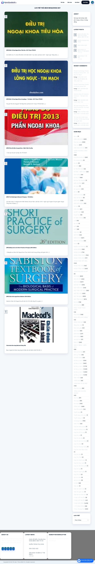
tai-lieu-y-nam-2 (78, 363)
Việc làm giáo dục (79, 491)
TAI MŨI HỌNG (78, 357)
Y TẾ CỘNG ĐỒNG (79, 506)
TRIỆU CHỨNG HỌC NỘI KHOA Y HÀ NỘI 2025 (81, 112)
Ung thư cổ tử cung (79, 432)
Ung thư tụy (77, 468)
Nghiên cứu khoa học (80, 246)
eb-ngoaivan (77, 189)
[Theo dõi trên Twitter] (8, 548)
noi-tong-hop (77, 305)
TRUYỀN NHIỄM (78, 409)
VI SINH (76, 483)
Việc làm (76, 486)
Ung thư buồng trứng (80, 429)
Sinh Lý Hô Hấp (78, 352)
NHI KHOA (77, 276)
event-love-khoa (78, 194)
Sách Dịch (76, 331)
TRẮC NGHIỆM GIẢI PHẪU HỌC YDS (81, 101)
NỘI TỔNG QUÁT (78, 299)
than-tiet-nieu (77, 388)
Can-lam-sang (78, 142)
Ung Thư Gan (77, 444)
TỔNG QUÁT (77, 406)
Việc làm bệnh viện (79, 489)
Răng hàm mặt (78, 325)
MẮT (75, 226)
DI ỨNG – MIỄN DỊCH (80, 171)
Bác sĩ (75, 136)
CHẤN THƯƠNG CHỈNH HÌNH (80, 151)
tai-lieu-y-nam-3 (78, 366)
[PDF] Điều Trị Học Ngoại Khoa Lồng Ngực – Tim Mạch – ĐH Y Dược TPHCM (24, 99)
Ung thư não (77, 454)
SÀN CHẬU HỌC (82, 45)
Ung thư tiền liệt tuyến (80, 466)
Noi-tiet (76, 302)
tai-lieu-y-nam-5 (78, 372)
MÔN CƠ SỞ (77, 238)
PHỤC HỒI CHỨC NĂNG (81, 317)
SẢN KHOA (77, 333)
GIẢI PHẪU (77, 200)
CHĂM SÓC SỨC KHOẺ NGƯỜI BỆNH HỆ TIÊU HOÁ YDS (80, 79)
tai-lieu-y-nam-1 (78, 360)
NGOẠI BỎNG (77, 249)
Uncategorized (78, 421)
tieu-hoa (76, 398)
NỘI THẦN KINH (78, 287)
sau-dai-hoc (77, 339)
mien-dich (76, 232)
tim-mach (76, 403)
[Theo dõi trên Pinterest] (13, 548)
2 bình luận (81, 52)
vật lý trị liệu (77, 477)
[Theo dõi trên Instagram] (5, 548)
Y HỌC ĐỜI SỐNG (79, 503)
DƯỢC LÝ (76, 177)
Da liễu (76, 163)
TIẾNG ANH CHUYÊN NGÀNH (80, 392)
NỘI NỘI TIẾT (77, 285)
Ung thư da (77, 435)
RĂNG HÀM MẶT (78, 322)
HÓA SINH (77, 209)
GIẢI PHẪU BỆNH (78, 203)
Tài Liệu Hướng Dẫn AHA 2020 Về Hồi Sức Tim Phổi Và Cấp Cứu (81, 107)
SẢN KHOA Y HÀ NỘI (82, 56)
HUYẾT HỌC (77, 212)
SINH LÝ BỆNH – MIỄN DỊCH (80, 346)
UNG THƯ (77, 423)
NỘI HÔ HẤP (77, 279)
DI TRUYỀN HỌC (78, 169)
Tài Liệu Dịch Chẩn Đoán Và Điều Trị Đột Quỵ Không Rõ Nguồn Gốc (81, 119)
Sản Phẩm (85, 2)
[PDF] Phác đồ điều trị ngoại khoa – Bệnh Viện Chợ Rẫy (19, 148)
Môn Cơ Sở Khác (78, 241)
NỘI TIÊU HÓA (78, 293)
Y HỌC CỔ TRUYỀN (79, 497)
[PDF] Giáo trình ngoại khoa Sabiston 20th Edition (18, 296)
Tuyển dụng (77, 412)
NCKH (75, 243)
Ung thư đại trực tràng (80, 441)
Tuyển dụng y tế (78, 418)
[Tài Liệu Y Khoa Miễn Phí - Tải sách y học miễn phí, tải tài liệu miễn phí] (18, 2)
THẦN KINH (77, 380)
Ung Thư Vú (77, 474)
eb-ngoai (76, 186)
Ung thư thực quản (79, 463)
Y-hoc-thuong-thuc (79, 509)
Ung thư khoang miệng (80, 446)
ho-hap (76, 206)
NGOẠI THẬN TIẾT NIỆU (80, 261)
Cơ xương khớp (78, 160)
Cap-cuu (76, 145)
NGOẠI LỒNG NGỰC (79, 255)
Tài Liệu (62, 2)
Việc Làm (69, 2)
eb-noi (75, 192)
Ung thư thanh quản (79, 460)
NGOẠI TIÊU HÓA (78, 265)
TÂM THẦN (77, 377)
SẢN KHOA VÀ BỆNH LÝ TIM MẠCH (83, 50)
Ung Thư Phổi (77, 457)
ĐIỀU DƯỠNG (78, 183)
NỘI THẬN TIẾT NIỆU (80, 290)
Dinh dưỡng (77, 174)
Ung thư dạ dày (78, 438)
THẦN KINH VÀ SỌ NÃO (80, 383)
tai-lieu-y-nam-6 (78, 375)
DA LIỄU (76, 166)
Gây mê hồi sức (78, 197)
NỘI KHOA (77, 282)
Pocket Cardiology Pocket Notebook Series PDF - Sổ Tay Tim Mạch (81, 72)
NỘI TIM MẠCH (78, 296)
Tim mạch (76, 400)
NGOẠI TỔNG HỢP (79, 268)
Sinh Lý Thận (77, 354)
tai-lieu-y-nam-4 (78, 369)
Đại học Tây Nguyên (79, 180)
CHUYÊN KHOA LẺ (79, 157)
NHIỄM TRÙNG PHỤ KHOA (83, 41)
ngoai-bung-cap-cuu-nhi (81, 271)
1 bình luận (81, 59)
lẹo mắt (76, 223)
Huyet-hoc (77, 215)
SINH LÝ (76, 342)
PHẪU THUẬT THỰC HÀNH (80, 308)
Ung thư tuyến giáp (79, 471)
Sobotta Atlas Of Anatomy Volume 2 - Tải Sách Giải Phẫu (81, 96)
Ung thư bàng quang (79, 426)
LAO (75, 220)
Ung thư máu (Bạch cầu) (81, 449)
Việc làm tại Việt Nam (80, 494)
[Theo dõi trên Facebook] (3, 548)
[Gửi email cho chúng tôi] (11, 548)
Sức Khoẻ (77, 2)
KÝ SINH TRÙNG (78, 217)
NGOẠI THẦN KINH (79, 258)
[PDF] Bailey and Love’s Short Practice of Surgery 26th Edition (21, 247)
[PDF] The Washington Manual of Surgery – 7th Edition (19, 197)
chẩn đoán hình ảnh (79, 148)
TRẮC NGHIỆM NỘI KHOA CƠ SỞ (81, 89)
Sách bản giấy (78, 328)
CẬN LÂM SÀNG (78, 139)
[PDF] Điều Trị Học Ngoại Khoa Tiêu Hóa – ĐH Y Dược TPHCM (21, 50)
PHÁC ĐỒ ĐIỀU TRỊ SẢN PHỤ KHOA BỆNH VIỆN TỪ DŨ (83, 35)
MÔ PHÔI (76, 235)
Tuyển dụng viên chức (80, 415)
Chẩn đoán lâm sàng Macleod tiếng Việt (16, 345)
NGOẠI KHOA (77, 252)
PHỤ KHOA (77, 314)
